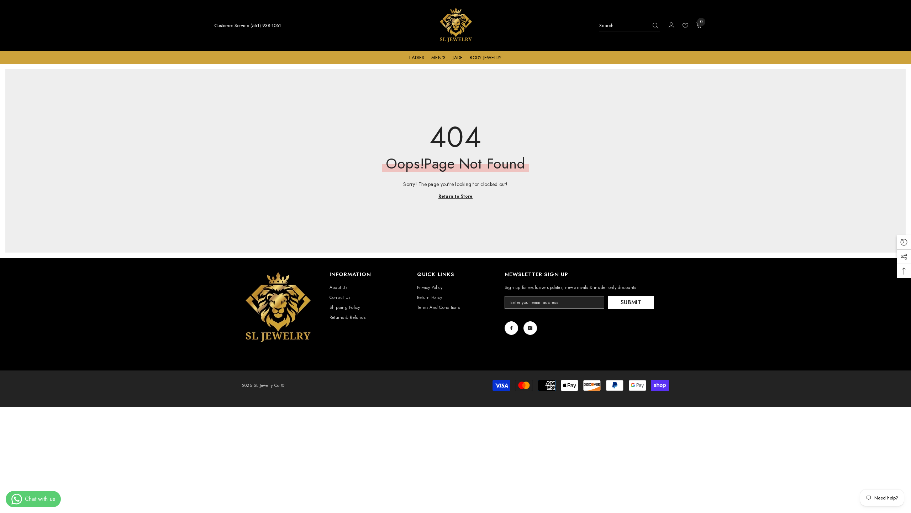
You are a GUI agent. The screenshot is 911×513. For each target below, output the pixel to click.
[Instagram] (530, 328)
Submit (631, 302)
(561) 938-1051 (266, 25)
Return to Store (455, 196)
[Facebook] (511, 328)
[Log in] (671, 25)
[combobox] (623, 25)
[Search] (629, 25)
